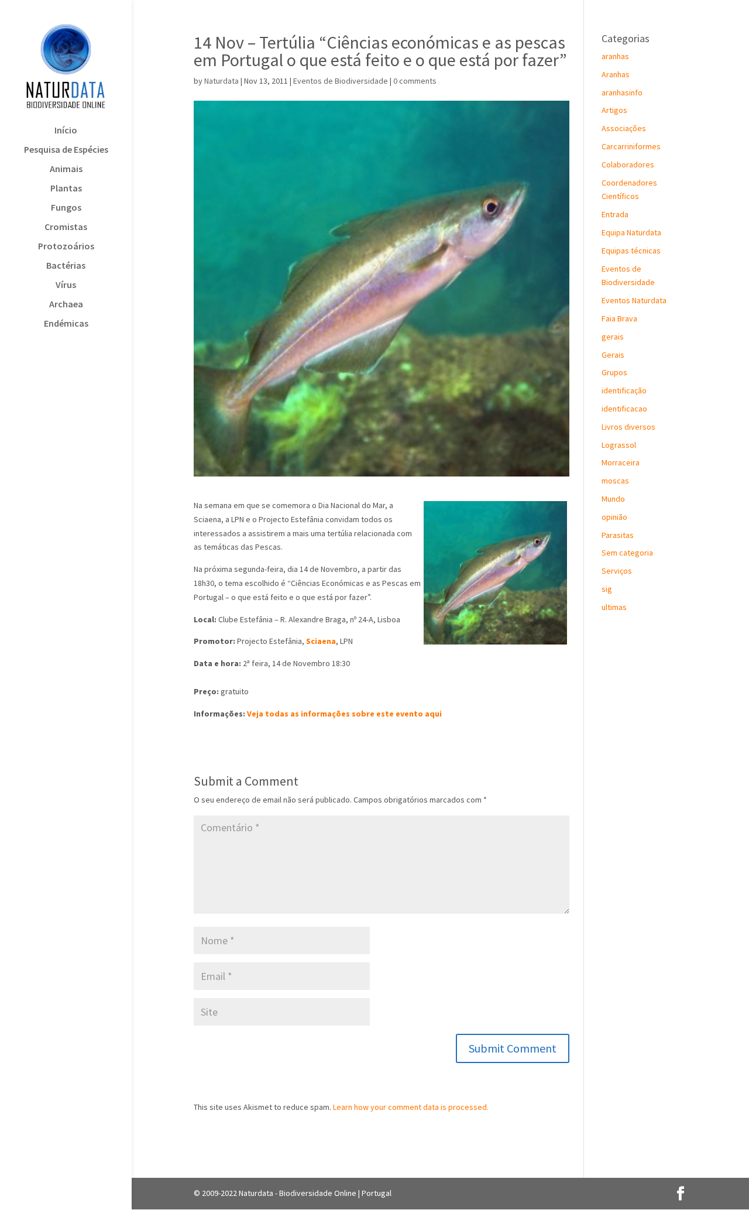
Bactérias (65, 266)
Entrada (615, 214)
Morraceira (621, 462)
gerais (613, 336)
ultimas (614, 607)
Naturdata (221, 81)
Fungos (66, 208)
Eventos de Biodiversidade (340, 81)
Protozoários (66, 247)
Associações (624, 128)
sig (607, 589)
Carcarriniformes (631, 146)
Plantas (66, 189)
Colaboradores (628, 164)
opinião (614, 517)
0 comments (415, 81)
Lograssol (619, 445)
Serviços (617, 570)
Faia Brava (619, 318)
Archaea (66, 305)
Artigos (614, 110)
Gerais (613, 354)
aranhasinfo (622, 92)
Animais (66, 169)
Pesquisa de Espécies (66, 150)
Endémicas (66, 324)
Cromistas (65, 227)
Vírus (66, 285)
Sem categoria (627, 552)
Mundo (613, 498)
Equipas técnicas (631, 250)
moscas (615, 480)
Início (65, 131)
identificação (624, 390)
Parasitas (618, 535)
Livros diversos (628, 426)
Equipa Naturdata (631, 232)
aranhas (615, 56)
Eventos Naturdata (634, 300)
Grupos (614, 372)
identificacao (624, 408)
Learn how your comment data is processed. (411, 1107)
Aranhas (616, 74)
